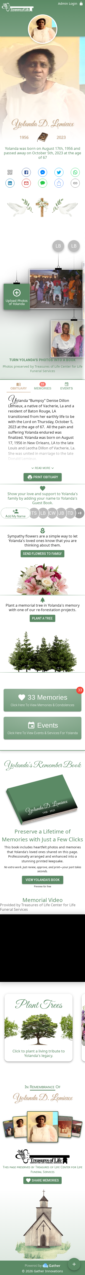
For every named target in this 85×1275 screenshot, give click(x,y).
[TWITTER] (58, 172)
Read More (42, 468)
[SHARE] (58, 183)
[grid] (42, 308)
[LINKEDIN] (10, 183)
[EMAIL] (26, 183)
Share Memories (45, 1180)
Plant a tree (42, 618)
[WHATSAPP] (75, 172)
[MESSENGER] (42, 172)
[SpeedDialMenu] (74, 1264)
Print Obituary (45, 477)
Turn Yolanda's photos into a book (43, 360)
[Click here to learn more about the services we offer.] (42, 1157)
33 (80, 690)
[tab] (19, 386)
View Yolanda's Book (43, 880)
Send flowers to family (42, 554)
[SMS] (42, 183)
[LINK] (75, 183)
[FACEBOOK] (26, 172)
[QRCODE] (10, 172)
